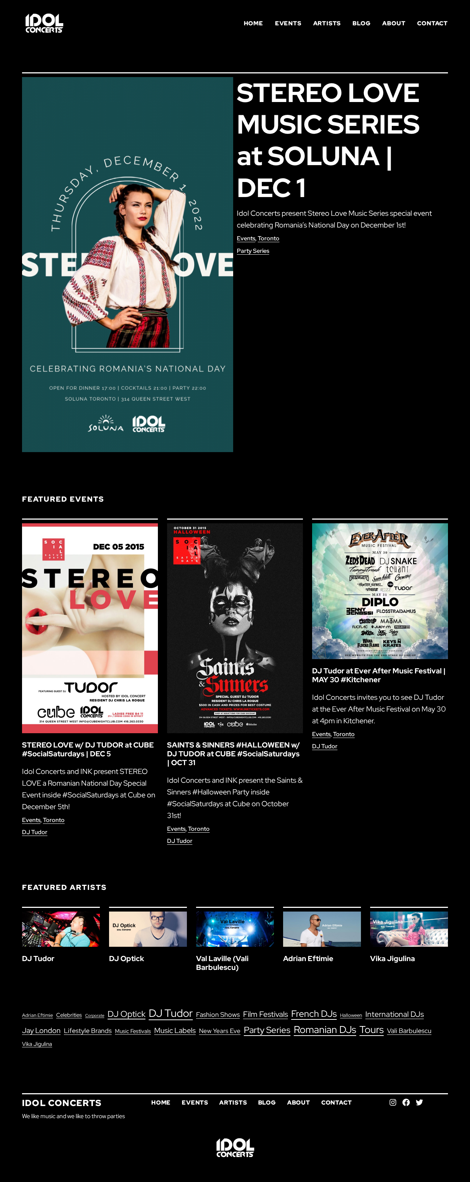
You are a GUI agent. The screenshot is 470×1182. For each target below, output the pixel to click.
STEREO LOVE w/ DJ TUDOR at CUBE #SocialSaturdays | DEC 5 (88, 749)
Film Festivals (265, 1014)
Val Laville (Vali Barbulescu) (222, 963)
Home (253, 23)
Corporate (94, 1015)
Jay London (41, 1030)
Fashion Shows (218, 1014)
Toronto (268, 238)
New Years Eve (220, 1031)
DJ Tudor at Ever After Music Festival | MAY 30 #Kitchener (379, 675)
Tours (371, 1029)
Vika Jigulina (392, 958)
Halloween (351, 1015)
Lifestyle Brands (88, 1030)
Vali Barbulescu (409, 1030)
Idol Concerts (62, 1103)
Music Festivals (133, 1031)
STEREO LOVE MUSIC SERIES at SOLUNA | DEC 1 (328, 140)
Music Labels (175, 1030)
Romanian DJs (325, 1029)
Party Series (253, 251)
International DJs (394, 1014)
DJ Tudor (34, 832)
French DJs (314, 1013)
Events (246, 238)
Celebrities (69, 1015)
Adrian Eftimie (308, 958)
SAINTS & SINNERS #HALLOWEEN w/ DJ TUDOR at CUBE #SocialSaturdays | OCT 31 (233, 754)
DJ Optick (126, 958)
